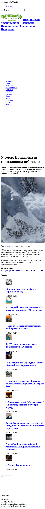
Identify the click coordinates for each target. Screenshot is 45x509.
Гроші (8, 83)
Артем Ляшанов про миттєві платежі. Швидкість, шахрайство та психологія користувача (25, 425)
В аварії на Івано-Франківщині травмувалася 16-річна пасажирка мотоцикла (23, 446)
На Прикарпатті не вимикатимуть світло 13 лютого (22, 270)
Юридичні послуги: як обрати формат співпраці (21, 290)
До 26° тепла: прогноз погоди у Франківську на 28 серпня (21, 345)
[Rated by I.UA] (6, 478)
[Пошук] (2, 10)
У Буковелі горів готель (18, 465)
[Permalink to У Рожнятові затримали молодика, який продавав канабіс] (9, 321)
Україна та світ (11, 88)
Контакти (9, 6)
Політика (9, 86)
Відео (8, 104)
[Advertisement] (22, 55)
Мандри (9, 94)
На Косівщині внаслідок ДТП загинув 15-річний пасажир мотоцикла (25, 363)
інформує (10, 246)
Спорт (8, 96)
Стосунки (9, 100)
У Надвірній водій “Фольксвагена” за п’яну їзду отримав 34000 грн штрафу (25, 308)
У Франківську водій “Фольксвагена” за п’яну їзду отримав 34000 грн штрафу (25, 405)
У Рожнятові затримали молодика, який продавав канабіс (23, 327)
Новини (9, 81)
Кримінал (9, 90)
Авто (8, 98)
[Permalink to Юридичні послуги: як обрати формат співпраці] (9, 284)
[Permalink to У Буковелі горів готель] (9, 461)
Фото (8, 102)
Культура (9, 92)
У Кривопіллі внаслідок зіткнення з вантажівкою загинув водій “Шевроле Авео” (25, 383)
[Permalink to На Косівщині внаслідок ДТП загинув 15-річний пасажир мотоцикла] (9, 358)
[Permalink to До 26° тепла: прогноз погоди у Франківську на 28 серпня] (9, 340)
